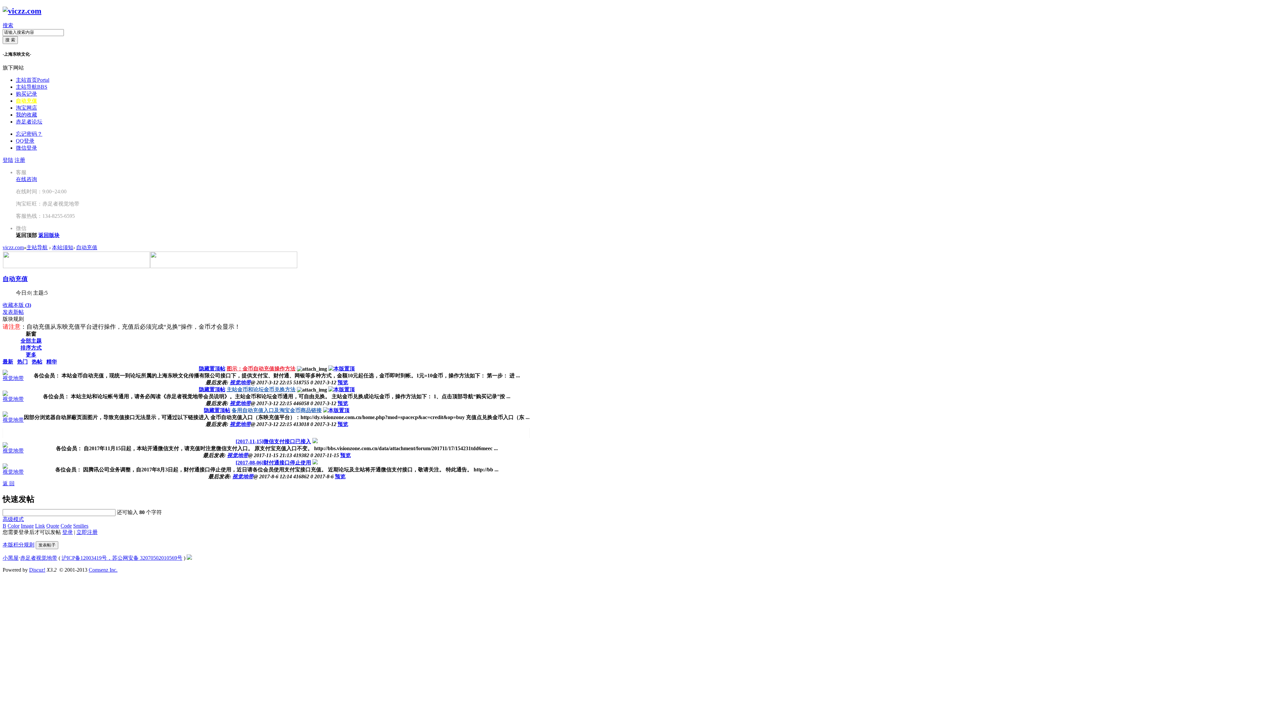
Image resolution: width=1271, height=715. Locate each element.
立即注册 (87, 532)
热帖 (37, 361)
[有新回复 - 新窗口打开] (315, 441)
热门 (22, 361)
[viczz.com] (22, 11)
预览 (343, 382)
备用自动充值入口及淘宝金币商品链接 (277, 410)
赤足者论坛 (29, 121)
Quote (52, 526)
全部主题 (31, 341)
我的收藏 (26, 115)
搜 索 (10, 39)
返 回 (9, 483)
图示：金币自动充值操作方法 (261, 368)
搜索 (8, 25)
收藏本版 (17, 305)
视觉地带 (13, 378)
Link (40, 526)
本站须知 (62, 247)
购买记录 (26, 94)
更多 (31, 355)
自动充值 (26, 101)
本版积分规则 (18, 545)
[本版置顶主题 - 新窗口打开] (341, 368)
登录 (67, 532)
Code (66, 526)
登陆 (8, 160)
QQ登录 (25, 141)
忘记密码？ (29, 134)
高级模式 (13, 519)
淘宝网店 (26, 108)
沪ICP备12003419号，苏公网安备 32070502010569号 (122, 558)
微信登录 (26, 148)
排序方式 (31, 348)
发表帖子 (47, 545)
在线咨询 (26, 179)
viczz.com (13, 247)
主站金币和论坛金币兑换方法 (261, 389)
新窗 (31, 334)
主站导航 (31, 87)
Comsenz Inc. (103, 570)
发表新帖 (13, 312)
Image (27, 526)
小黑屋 (11, 558)
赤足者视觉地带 (38, 558)
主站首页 (32, 80)
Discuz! (37, 570)
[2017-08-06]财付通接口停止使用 (273, 462)
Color (14, 526)
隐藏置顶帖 (212, 368)
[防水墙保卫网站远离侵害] (189, 558)
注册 (20, 160)
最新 (8, 361)
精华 (51, 361)
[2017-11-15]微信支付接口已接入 (273, 441)
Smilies (80, 526)
